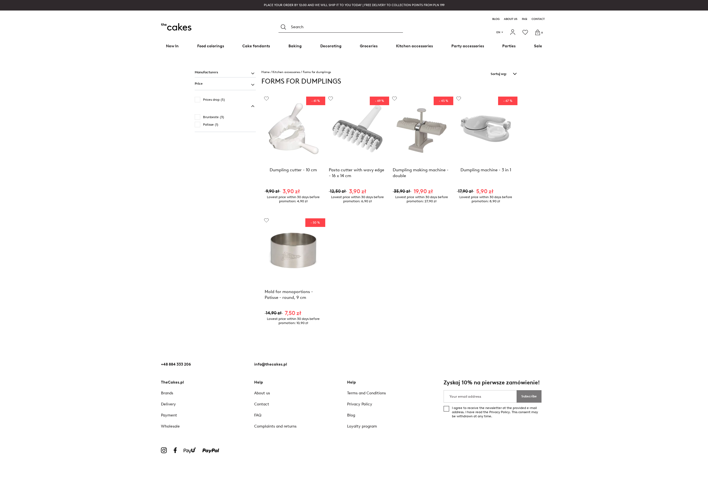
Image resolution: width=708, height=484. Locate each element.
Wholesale (170, 426)
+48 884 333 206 (176, 364)
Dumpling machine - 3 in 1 (485, 169)
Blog (495, 19)
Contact (538, 19)
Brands (167, 393)
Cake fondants (256, 46)
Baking (295, 46)
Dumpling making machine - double (421, 172)
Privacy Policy (499, 412)
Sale (538, 46)
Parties (509, 46)
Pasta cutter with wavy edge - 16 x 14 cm (356, 172)
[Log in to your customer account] (513, 32)
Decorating (331, 46)
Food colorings (210, 46)
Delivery (168, 404)
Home (265, 72)
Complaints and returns (275, 426)
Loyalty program (362, 426)
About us (510, 19)
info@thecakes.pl (270, 364)
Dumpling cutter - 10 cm (293, 169)
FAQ (524, 19)
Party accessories (467, 46)
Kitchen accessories (414, 46)
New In (172, 46)
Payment (169, 415)
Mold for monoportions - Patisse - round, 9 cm (289, 294)
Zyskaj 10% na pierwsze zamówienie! (492, 383)
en (498, 32)
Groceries (369, 46)
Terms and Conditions (366, 393)
